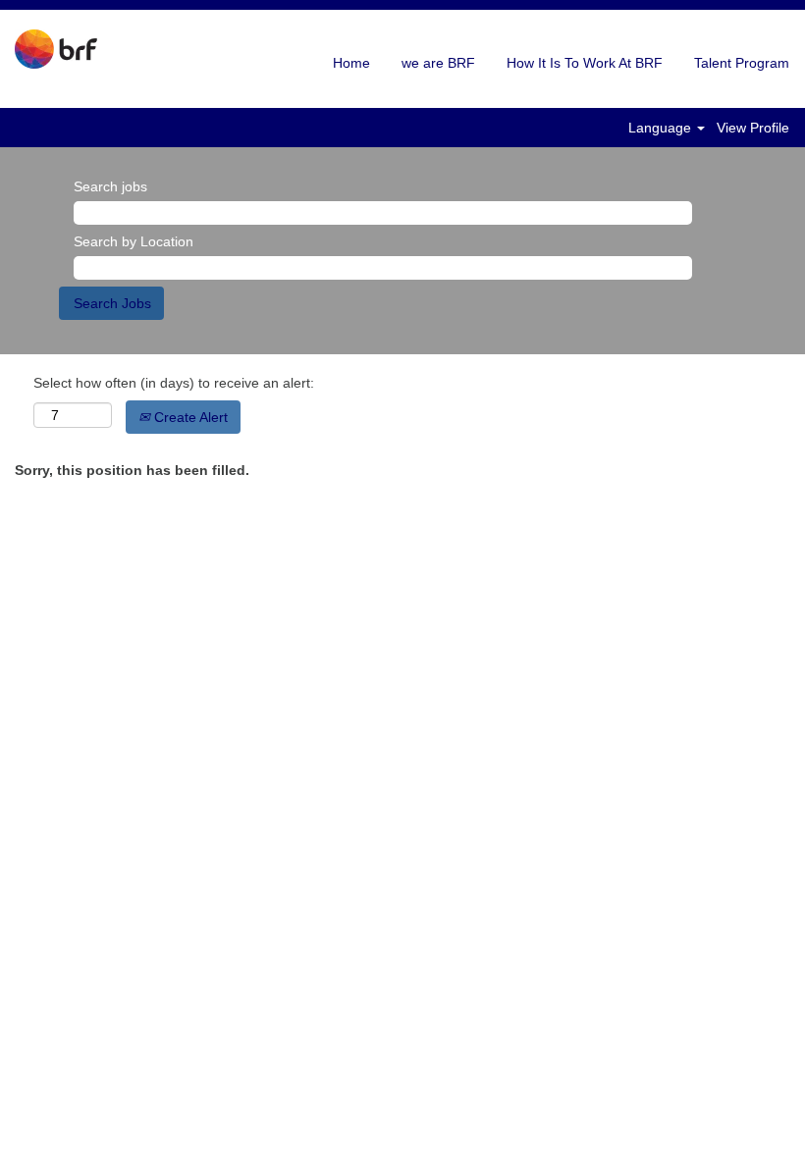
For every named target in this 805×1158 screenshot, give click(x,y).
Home (351, 63)
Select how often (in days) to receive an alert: (173, 383)
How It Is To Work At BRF (585, 63)
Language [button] (661, 127)
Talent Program (741, 63)
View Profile (753, 127)
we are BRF (438, 63)
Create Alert (189, 417)
